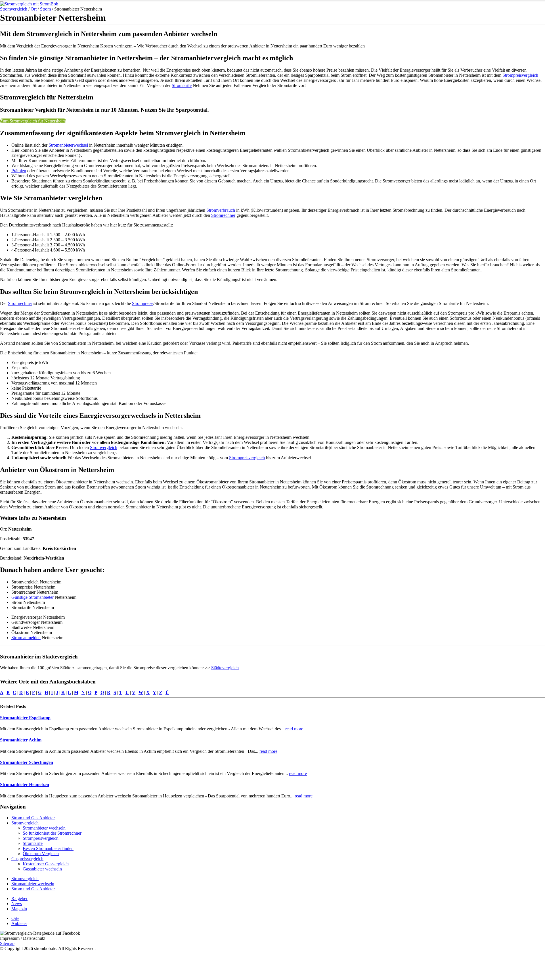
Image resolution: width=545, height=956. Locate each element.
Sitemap (7, 943)
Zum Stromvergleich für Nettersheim (33, 121)
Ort (34, 9)
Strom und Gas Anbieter (33, 817)
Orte (15, 918)
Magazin (19, 908)
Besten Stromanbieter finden (48, 848)
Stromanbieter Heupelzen (24, 784)
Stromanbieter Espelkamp (25, 717)
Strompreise (142, 303)
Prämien (18, 170)
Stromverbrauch (220, 210)
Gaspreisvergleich (27, 858)
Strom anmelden (26, 637)
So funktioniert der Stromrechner (52, 833)
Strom (45, 9)
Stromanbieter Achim (20, 739)
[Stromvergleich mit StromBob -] (29, 3)
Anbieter (19, 923)
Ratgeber (19, 898)
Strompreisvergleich (520, 75)
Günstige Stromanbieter (32, 597)
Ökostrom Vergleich (41, 853)
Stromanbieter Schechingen (26, 762)
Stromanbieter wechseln (44, 828)
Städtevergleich (225, 667)
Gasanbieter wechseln (42, 868)
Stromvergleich (13, 9)
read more (294, 728)
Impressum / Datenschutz (22, 938)
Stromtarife (182, 85)
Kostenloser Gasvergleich (46, 863)
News (16, 903)
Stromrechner (223, 215)
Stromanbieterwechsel (68, 145)
